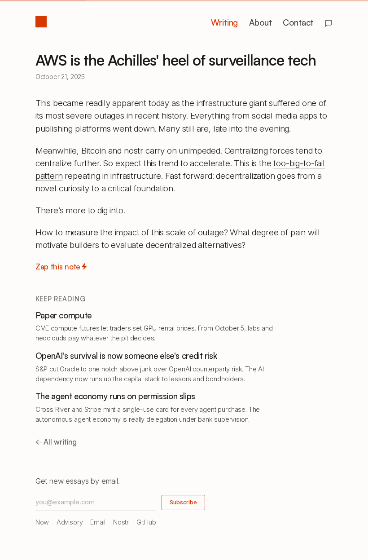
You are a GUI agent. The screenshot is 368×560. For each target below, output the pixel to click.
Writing (224, 22)
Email (97, 522)
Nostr (121, 522)
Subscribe (183, 502)
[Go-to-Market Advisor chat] (328, 23)
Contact (298, 22)
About (260, 22)
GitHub (146, 522)
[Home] (41, 22)
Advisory (70, 522)
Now (42, 522)
